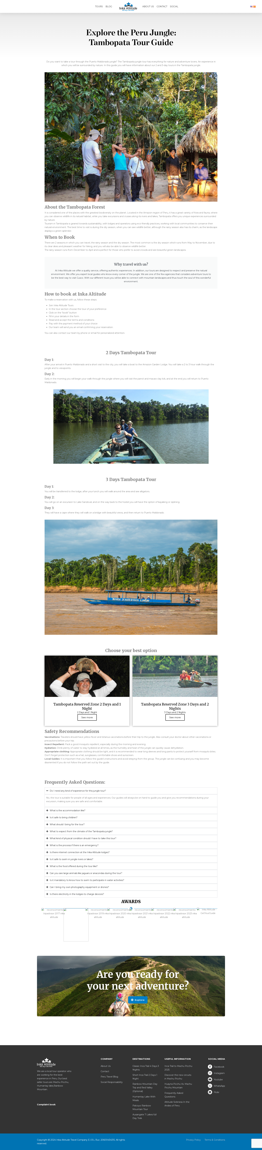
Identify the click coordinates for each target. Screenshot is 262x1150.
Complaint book (46, 1104)
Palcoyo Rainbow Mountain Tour (142, 1107)
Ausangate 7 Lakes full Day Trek (144, 1116)
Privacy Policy (193, 1139)
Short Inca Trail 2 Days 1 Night (145, 1077)
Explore (139, 1000)
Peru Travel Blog (109, 1076)
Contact (162, 6)
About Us (148, 6)
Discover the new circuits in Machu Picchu (178, 1077)
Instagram (219, 1073)
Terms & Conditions (215, 1139)
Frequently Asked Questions (174, 1095)
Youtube (218, 1079)
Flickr (216, 1092)
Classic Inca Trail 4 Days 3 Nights (146, 1068)
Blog (109, 6)
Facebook (218, 1066)
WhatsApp (219, 1086)
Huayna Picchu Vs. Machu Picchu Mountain (178, 1086)
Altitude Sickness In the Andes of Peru (177, 1104)
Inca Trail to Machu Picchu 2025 (178, 1068)
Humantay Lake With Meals (144, 1098)
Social (174, 6)
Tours (99, 6)
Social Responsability (112, 1082)
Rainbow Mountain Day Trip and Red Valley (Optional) (145, 1088)
